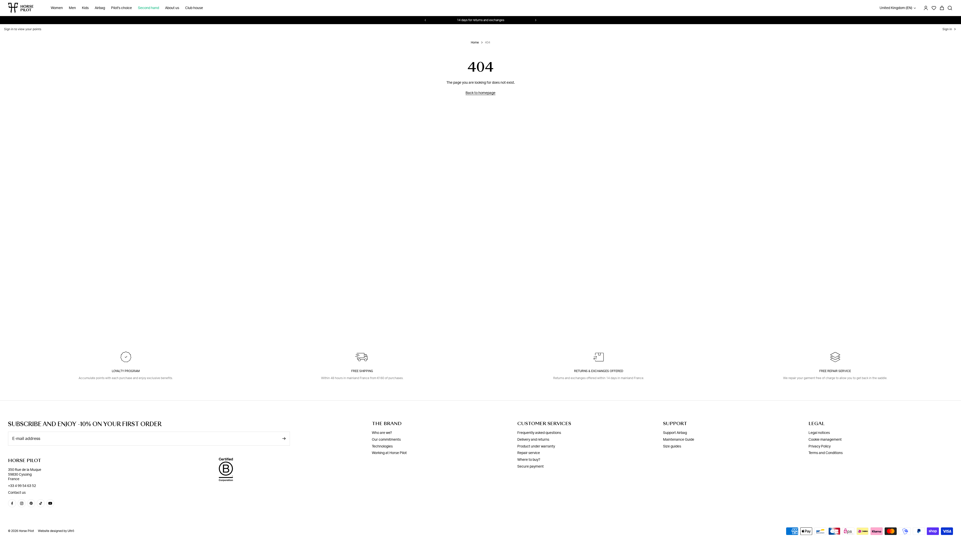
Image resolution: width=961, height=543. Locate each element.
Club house (194, 8)
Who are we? (382, 433)
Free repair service (835, 371)
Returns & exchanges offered (598, 371)
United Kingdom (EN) (896, 8)
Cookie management (825, 439)
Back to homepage (480, 93)
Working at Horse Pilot (389, 453)
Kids (85, 8)
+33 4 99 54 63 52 (22, 486)
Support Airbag (675, 433)
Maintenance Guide (678, 439)
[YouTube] (50, 503)
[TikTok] (41, 503)
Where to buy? (528, 460)
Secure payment (530, 466)
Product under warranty (536, 446)
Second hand (148, 8)
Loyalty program (126, 371)
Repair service (528, 453)
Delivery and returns (533, 439)
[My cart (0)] (942, 8)
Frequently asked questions (539, 433)
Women (57, 8)
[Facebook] (12, 503)
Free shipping (362, 371)
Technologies (382, 446)
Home (475, 42)
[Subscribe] (284, 438)
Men (72, 8)
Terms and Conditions (825, 453)
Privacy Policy (819, 446)
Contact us (17, 492)
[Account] (926, 8)
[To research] (950, 8)
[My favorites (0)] (934, 8)
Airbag (100, 8)
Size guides (672, 446)
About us (172, 8)
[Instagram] (22, 503)
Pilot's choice (121, 8)
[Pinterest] (31, 503)
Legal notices (819, 433)
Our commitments (386, 439)
